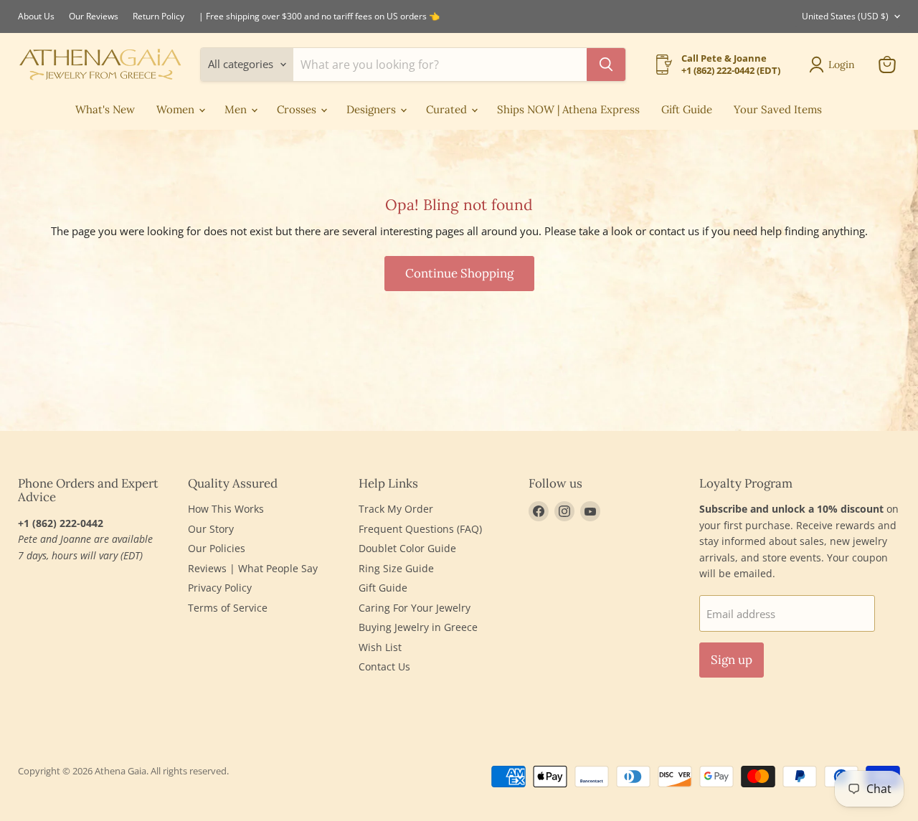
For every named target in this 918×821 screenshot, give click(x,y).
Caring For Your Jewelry (414, 607)
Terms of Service (228, 607)
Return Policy (158, 16)
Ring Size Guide (396, 568)
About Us (36, 16)
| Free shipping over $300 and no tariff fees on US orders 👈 (319, 16)
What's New (105, 109)
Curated (448, 109)
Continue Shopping (459, 273)
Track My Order (396, 509)
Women (176, 109)
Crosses (298, 109)
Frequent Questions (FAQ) (420, 529)
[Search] (606, 64)
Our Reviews (93, 16)
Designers (372, 109)
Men (237, 109)
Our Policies (216, 548)
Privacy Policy (220, 587)
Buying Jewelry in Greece (418, 627)
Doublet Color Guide (407, 548)
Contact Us (384, 666)
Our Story (211, 529)
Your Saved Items (778, 109)
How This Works (226, 509)
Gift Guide (686, 109)
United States (845, 16)
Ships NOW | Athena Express (568, 109)
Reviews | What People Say (253, 568)
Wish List (380, 647)
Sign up (731, 660)
